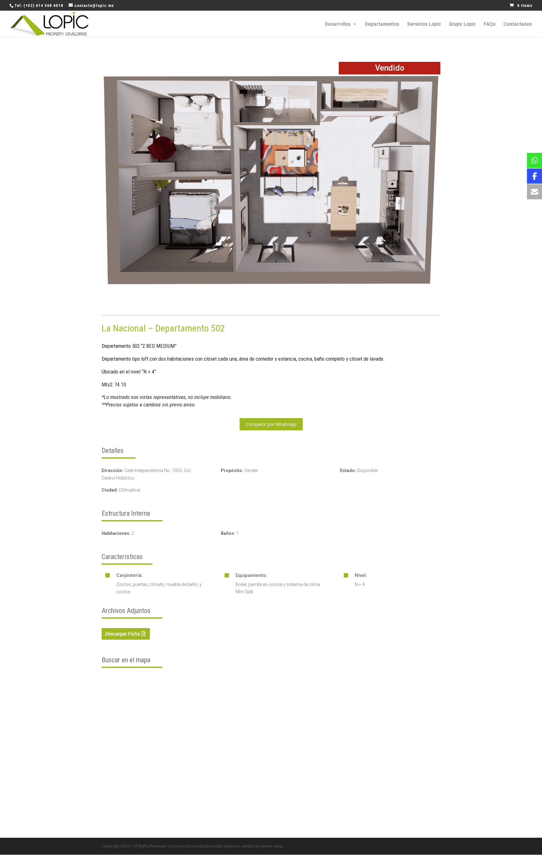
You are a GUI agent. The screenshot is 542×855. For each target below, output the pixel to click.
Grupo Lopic (462, 24)
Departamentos (382, 24)
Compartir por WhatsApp (271, 424)
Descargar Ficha (122, 634)
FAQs (490, 24)
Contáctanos (517, 24)
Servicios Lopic (424, 24)
